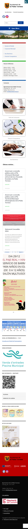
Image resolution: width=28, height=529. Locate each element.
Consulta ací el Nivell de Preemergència (12, 341)
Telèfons (5, 394)
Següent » (21, 252)
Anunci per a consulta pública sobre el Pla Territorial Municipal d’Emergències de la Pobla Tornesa (14, 199)
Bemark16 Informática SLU (10, 519)
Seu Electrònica (8, 12)
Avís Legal (5, 508)
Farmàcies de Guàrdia (9, 398)
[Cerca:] (10, 22)
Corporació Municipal (10, 48)
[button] (4, 265)
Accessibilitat (6, 513)
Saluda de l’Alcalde (9, 46)
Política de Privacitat (8, 511)
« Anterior (7, 252)
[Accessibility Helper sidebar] (26, 1)
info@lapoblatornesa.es (13, 91)
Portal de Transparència (18, 12)
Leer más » (7, 184)
